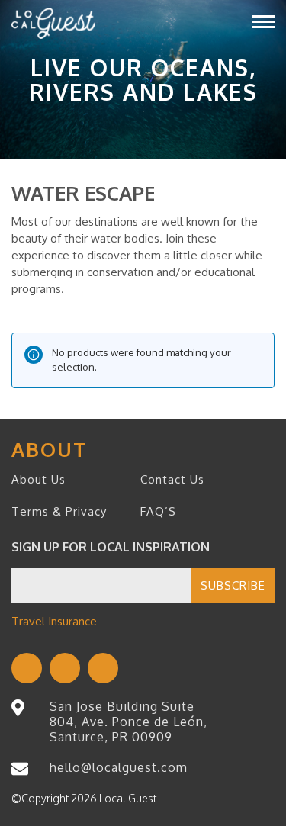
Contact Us (172, 479)
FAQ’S (158, 511)
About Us (38, 479)
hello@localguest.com (119, 767)
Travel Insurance (54, 621)
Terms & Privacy (59, 511)
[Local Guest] (53, 23)
